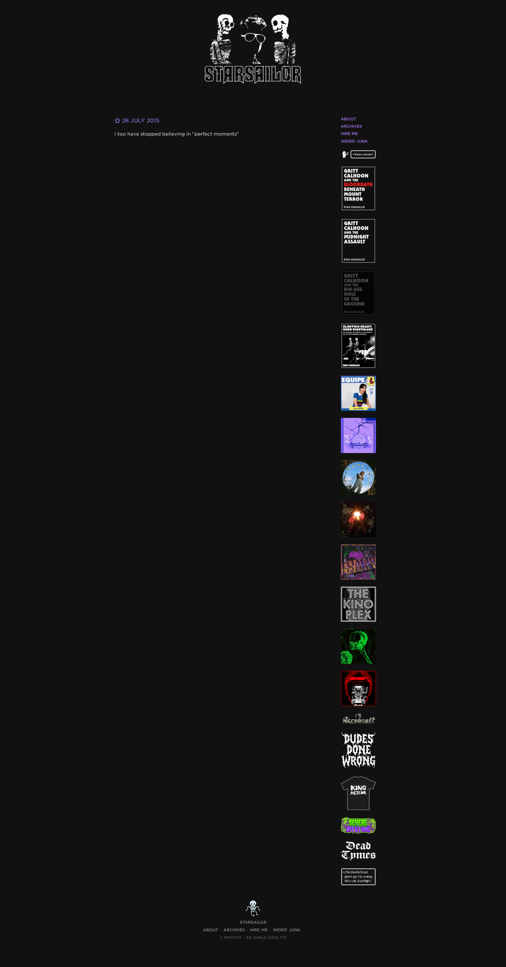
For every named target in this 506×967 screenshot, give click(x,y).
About (348, 119)
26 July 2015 (140, 120)
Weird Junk (354, 141)
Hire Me (349, 133)
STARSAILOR (253, 922)
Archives (351, 126)
